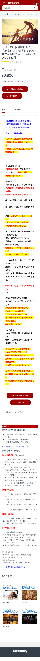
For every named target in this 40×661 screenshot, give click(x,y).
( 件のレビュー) (15, 62)
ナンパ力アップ (32, 14)
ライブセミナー (15, 14)
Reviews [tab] (18, 110)
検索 (35, 7)
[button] (36, 21)
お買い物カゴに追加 (16, 89)
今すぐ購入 (13, 96)
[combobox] (17, 7)
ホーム (4, 14)
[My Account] (33, 3)
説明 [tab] (3, 110)
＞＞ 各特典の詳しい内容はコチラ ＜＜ (16, 446)
